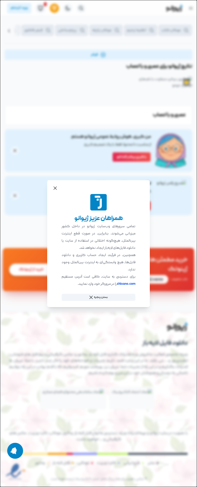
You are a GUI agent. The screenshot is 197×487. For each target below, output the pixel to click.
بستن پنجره (101, 297)
